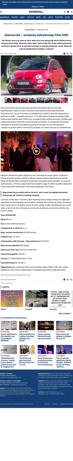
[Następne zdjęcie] (69, 76)
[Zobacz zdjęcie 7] (56, 100)
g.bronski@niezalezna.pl (19, 383)
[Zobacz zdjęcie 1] (8, 100)
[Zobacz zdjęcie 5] (40, 100)
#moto (3, 275)
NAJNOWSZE (5, 17)
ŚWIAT (22, 17)
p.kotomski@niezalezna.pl (18, 385)
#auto (25, 275)
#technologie (10, 275)
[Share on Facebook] (64, 54)
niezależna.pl (8, 24)
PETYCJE (30, 17)
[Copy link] (71, 54)
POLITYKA (59, 17)
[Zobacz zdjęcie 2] (16, 100)
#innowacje (18, 275)
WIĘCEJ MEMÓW (64, 314)
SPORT (67, 17)
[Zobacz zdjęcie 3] (24, 100)
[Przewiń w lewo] (3, 100)
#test (29, 275)
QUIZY (50, 17)
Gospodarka (18, 24)
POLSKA (15, 17)
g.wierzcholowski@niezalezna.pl (10, 377)
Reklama (55, 404)
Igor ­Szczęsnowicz (10, 53)
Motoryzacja (29, 24)
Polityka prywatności (66, 404)
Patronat (47, 404)
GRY (44, 17)
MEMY (38, 17)
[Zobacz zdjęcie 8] (64, 100)
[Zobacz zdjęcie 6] (48, 100)
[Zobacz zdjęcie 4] (32, 100)
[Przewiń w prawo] (70, 100)
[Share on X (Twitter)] (68, 54)
